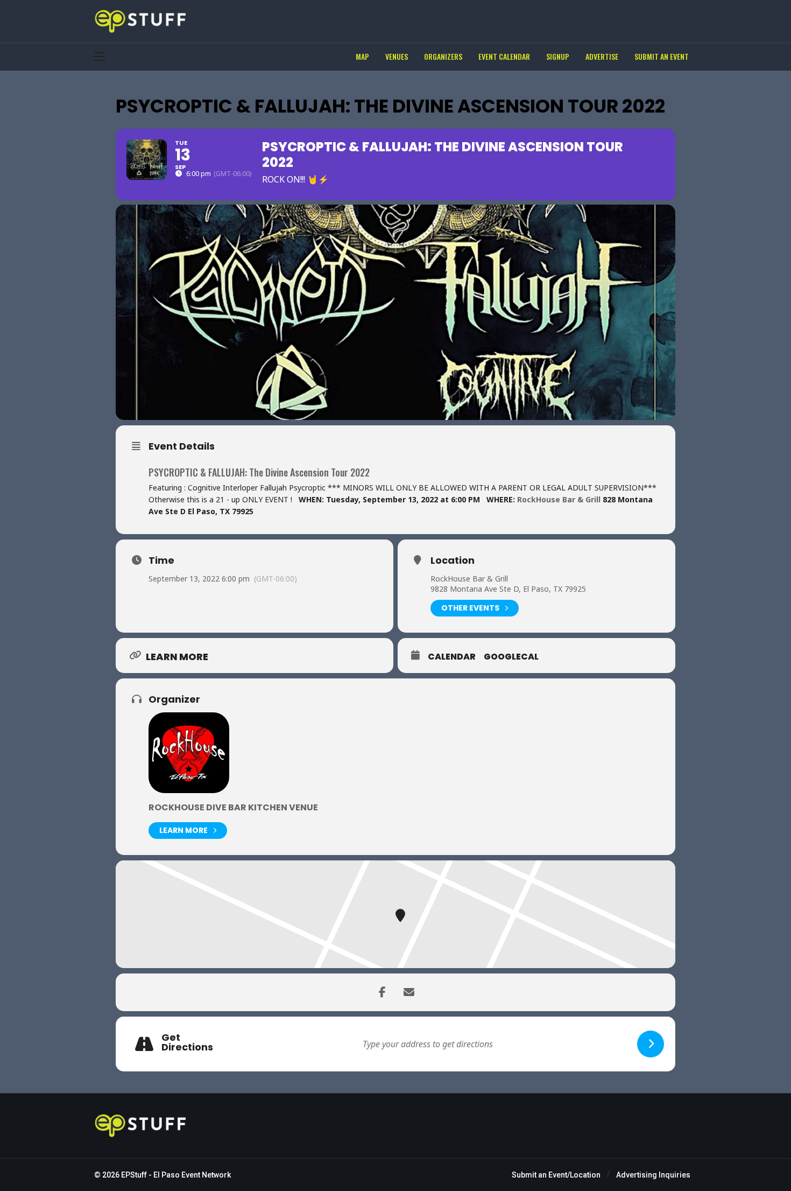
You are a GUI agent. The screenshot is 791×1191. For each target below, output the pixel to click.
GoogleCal (511, 656)
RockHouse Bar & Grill (469, 578)
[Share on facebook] (382, 992)
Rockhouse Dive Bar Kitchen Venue (233, 807)
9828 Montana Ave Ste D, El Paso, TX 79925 (508, 589)
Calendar (452, 656)
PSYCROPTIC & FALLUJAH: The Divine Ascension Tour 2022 (259, 472)
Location (452, 560)
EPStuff (134, 1175)
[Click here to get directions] (650, 1044)
